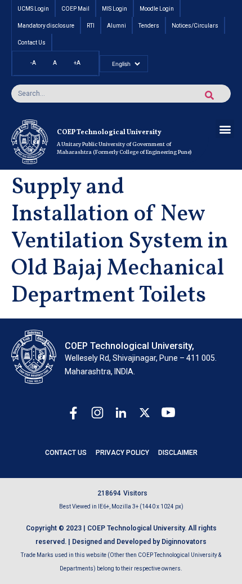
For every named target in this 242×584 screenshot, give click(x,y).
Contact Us (66, 453)
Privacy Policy (122, 453)
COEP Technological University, (129, 345)
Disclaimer (178, 453)
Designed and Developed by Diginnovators (139, 542)
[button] (225, 129)
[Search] (209, 95)
